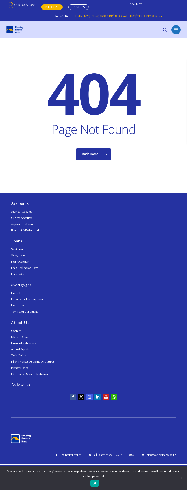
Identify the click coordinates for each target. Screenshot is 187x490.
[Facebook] (73, 397)
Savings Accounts (21, 211)
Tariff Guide (18, 355)
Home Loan (18, 293)
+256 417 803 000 (124, 454)
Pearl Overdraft (20, 261)
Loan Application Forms (25, 267)
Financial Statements (23, 343)
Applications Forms (22, 224)
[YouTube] (106, 397)
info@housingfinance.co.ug (161, 454)
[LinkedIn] (97, 397)
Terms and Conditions (24, 311)
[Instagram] (89, 397)
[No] (181, 478)
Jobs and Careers (21, 337)
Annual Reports (20, 349)
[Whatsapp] (114, 397)
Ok (95, 483)
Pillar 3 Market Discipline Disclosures (32, 361)
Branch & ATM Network (25, 230)
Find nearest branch (70, 454)
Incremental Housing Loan (27, 299)
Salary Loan (18, 255)
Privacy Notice (19, 367)
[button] (176, 29)
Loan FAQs (17, 274)
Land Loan (17, 305)
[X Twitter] (81, 397)
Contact (16, 330)
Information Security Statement (30, 374)
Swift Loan (17, 249)
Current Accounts (21, 217)
